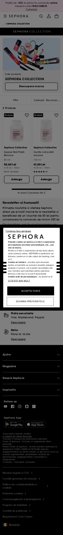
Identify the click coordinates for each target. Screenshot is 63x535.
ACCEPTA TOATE (30, 290)
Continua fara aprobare (18, 231)
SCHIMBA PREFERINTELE (30, 301)
